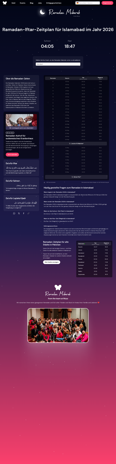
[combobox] (58, 64)
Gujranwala (81, 274)
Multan (80, 259)
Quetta (80, 268)
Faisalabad (81, 262)
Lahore (80, 250)
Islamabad (81, 253)
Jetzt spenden (12, 154)
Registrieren (107, 3)
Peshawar (81, 265)
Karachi (80, 247)
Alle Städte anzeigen (52, 262)
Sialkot (80, 271)
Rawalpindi (81, 256)
